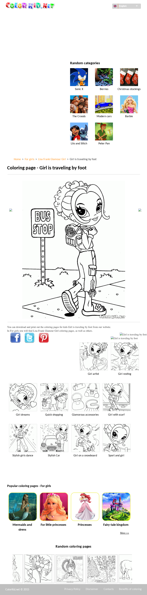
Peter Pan (104, 143)
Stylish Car (54, 455)
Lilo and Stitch (79, 143)
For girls (90, 29)
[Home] (30, 5)
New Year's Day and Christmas (103, 43)
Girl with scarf (116, 414)
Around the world (96, 14)
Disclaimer (92, 589)
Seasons (20, 36)
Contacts (109, 589)
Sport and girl (116, 455)
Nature (89, 51)
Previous (10, 569)
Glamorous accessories (85, 414)
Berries (104, 89)
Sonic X (79, 89)
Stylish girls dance (22, 455)
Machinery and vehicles (29, 14)
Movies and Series (26, 51)
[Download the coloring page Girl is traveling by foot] (124, 338)
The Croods (79, 116)
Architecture (23, 21)
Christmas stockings (129, 89)
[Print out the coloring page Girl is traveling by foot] (133, 334)
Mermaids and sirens (22, 527)
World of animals (96, 21)
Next (134, 569)
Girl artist (93, 374)
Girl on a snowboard (85, 455)
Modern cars (104, 116)
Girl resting (124, 374)
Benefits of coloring (130, 589)
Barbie (129, 116)
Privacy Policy (72, 589)
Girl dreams (23, 414)
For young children (27, 43)
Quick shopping (54, 414)
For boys (90, 36)
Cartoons (21, 29)
